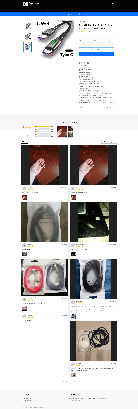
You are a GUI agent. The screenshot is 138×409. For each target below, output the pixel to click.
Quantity (109, 40)
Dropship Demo (31, 407)
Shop (25, 10)
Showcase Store (60, 10)
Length (94, 40)
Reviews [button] (24, 141)
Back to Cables (69, 123)
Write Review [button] (27, 136)
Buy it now (96, 54)
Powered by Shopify (40, 407)
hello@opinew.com (76, 400)
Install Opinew (47, 10)
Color (80, 40)
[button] (44, 165)
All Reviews (35, 10)
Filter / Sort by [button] (107, 142)
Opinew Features (28, 398)
